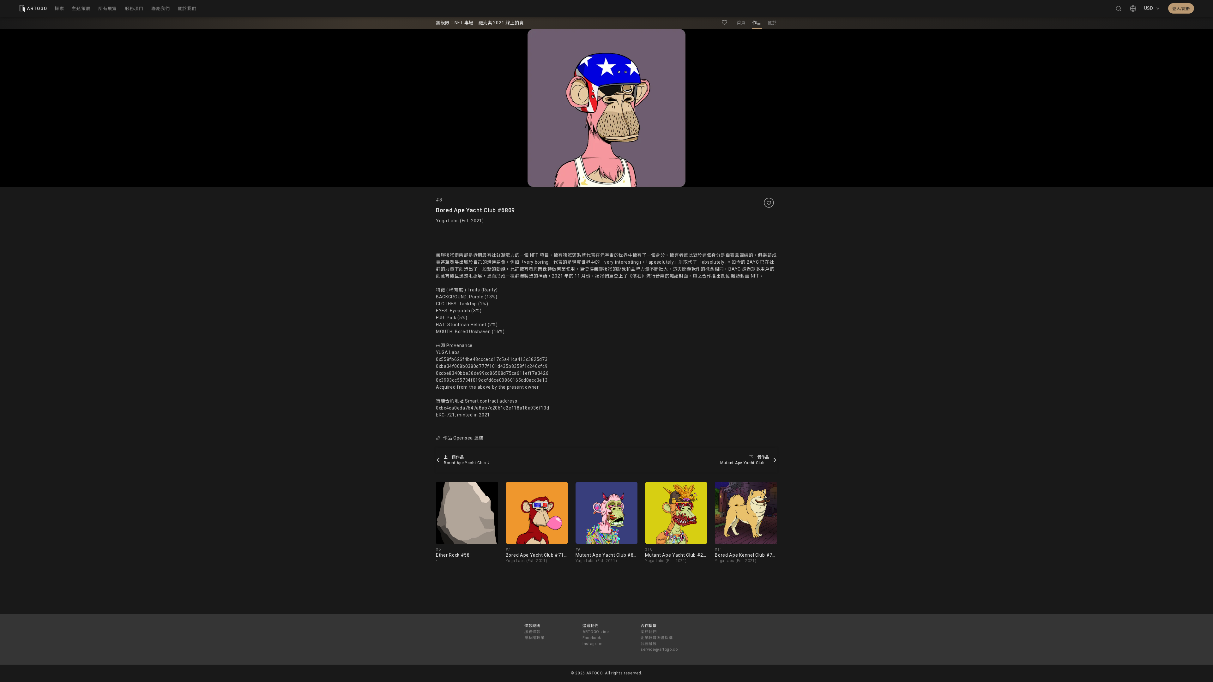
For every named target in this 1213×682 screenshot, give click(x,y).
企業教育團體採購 (657, 638)
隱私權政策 (534, 638)
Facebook (591, 638)
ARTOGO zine (595, 632)
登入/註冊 (1181, 9)
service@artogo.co (659, 649)
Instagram (592, 644)
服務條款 (532, 632)
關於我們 (649, 632)
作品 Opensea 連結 (463, 437)
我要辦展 (649, 644)
